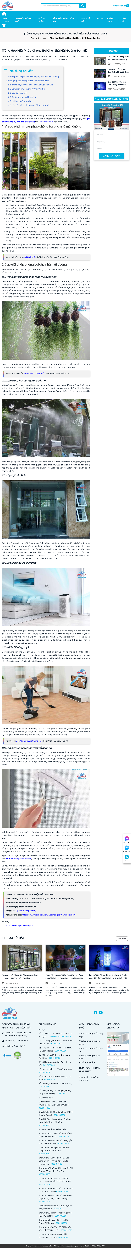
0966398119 (59, 1115)
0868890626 (49, 1079)
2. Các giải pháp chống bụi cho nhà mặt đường (27, 81)
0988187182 (55, 1058)
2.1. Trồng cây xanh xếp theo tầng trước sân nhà (30, 85)
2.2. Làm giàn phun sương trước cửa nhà (26, 89)
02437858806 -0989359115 (58, 1037)
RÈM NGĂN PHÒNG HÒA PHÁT (63, 20)
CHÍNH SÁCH (110, 20)
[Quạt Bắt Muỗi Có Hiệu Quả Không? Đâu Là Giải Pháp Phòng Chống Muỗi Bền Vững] (65, 958)
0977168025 (49, 1065)
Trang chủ (35, 38)
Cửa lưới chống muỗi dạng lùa (19, 926)
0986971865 (44, 1108)
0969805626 (60, 1051)
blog (44, 38)
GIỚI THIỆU (6, 20)
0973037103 (45, 1087)
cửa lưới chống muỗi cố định (18, 859)
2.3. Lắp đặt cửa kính (17, 93)
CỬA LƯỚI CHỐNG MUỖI (23, 20)
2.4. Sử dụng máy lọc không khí (22, 97)
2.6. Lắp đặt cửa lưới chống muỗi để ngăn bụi (28, 105)
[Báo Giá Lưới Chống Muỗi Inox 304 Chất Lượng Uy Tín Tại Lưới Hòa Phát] (22, 958)
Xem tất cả (121, 938)
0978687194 (56, 1044)
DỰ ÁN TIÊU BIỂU (86, 20)
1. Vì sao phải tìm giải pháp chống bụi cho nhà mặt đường (32, 77)
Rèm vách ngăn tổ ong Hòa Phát (89, 1078)
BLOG (100, 18)
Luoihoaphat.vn (46, 122)
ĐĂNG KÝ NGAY (111, 156)
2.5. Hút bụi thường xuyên (19, 101)
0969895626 (60, 1216)
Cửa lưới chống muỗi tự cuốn (89, 1042)
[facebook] (95, 1013)
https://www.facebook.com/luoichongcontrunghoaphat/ (48, 915)
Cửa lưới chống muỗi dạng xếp (91, 1035)
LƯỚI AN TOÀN (41, 20)
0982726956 (63, 1237)
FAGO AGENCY (98, 1246)
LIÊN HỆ (124, 20)
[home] (7, 5)
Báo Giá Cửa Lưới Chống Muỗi (29, 741)
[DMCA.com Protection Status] (17, 1055)
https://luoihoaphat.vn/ (25, 911)
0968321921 (62, 1094)
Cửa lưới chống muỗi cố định (89, 1057)
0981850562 (44, 1072)
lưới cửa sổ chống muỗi (34, 373)
